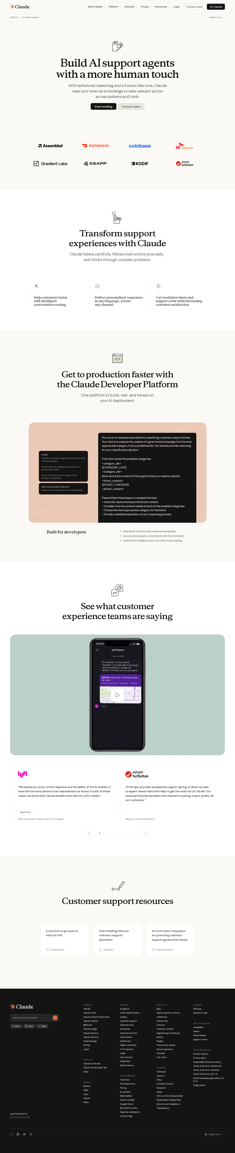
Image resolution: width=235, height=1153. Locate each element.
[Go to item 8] (131, 833)
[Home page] (19, 6)
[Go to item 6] (122, 833)
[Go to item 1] (99, 833)
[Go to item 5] (117, 833)
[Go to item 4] (113, 833)
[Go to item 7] (126, 833)
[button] (96, 6)
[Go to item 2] (104, 833)
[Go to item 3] (108, 833)
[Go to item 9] (135, 833)
